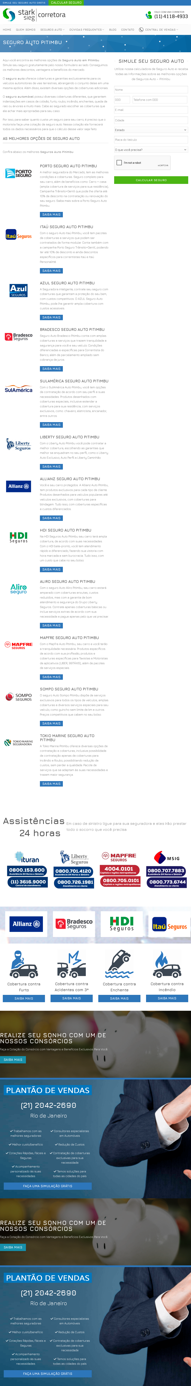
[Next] (179, 872)
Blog (112, 29)
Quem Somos (25, 29)
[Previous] (11, 872)
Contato (127, 29)
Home (7, 29)
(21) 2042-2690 (48, 1105)
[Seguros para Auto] (34, 15)
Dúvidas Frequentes (85, 29)
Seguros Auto (51, 29)
